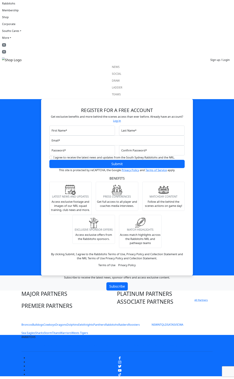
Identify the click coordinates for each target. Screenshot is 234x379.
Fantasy (188, 345)
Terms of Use (106, 265)
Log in (117, 121)
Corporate (8, 24)
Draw (116, 80)
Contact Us (121, 345)
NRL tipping (169, 345)
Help (106, 345)
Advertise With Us (145, 345)
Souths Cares (10, 31)
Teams (116, 94)
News (116, 67)
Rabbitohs (8, 3)
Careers (92, 345)
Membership (10, 10)
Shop (5, 17)
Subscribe (117, 286)
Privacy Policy (130, 170)
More (5, 38)
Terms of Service (156, 170)
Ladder (117, 87)
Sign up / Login (220, 60)
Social (116, 74)
